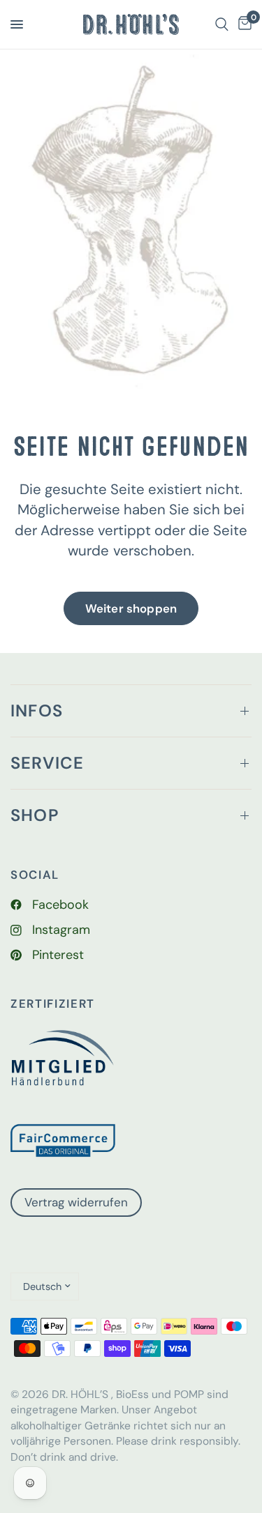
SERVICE (47, 763)
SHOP (34, 815)
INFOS (36, 710)
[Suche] (221, 24)
